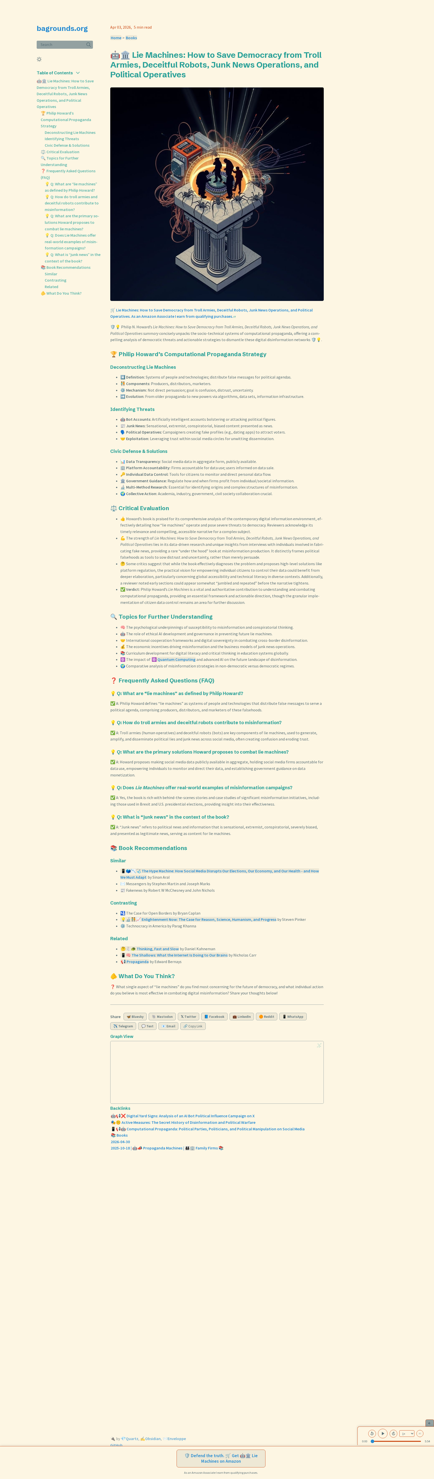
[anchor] (190, 74)
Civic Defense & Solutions (67, 145)
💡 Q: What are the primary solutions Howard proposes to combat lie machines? (72, 222)
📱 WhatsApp (292, 1017)
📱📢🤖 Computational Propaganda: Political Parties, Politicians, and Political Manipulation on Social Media (208, 1128)
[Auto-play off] (419, 1433)
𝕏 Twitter (188, 1017)
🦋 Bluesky (135, 1017)
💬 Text (147, 1026)
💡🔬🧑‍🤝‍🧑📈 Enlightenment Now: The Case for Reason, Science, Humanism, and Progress (198, 919)
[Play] (383, 1433)
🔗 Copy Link (192, 1026)
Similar (51, 273)
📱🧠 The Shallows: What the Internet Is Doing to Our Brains (174, 955)
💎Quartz (129, 1438)
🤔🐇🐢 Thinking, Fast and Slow (150, 948)
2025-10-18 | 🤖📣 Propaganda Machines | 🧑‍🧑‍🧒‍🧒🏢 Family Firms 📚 (167, 1147)
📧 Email (168, 1026)
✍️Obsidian (150, 1438)
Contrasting (55, 280)
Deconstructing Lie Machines (70, 132)
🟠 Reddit (266, 1017)
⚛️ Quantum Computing (173, 659)
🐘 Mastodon (162, 1017)
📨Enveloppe (174, 1438)
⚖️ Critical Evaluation (60, 151)
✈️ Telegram (123, 1026)
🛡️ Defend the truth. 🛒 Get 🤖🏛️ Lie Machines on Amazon (221, 1458)
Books (131, 37)
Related (51, 286)
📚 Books (119, 1135)
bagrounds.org (62, 28)
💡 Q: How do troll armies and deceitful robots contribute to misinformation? (72, 203)
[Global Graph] (319, 1045)
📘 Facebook (214, 1017)
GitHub (116, 1445)
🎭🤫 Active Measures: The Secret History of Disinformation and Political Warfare (183, 1122)
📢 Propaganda (135, 961)
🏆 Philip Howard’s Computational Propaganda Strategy (66, 119)
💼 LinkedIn (242, 1017)
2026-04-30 (120, 1141)
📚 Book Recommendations (65, 267)
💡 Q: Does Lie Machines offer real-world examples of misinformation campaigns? (71, 241)
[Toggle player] (429, 1423)
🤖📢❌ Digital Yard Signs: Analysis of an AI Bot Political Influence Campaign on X (183, 1115)
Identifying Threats (62, 138)
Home (116, 37)
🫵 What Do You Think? (61, 293)
